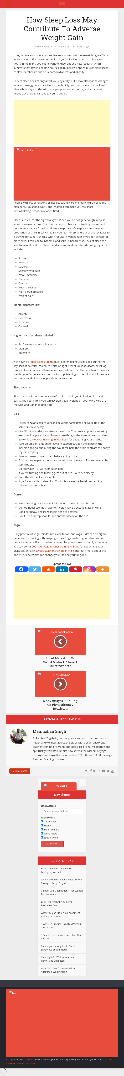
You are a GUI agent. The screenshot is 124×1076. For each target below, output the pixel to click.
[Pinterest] (75, 569)
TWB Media (28, 1059)
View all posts (20, 770)
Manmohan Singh (79, 46)
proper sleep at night (41, 361)
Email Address (48, 805)
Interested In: (48, 817)
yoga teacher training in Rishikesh (47, 439)
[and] (79, 546)
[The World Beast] (62, 3)
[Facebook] (21, 569)
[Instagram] (89, 569)
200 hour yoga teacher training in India (55, 546)
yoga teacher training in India (56, 550)
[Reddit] (48, 569)
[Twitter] (34, 569)
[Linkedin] (62, 569)
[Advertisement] (62, 122)
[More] (102, 569)
